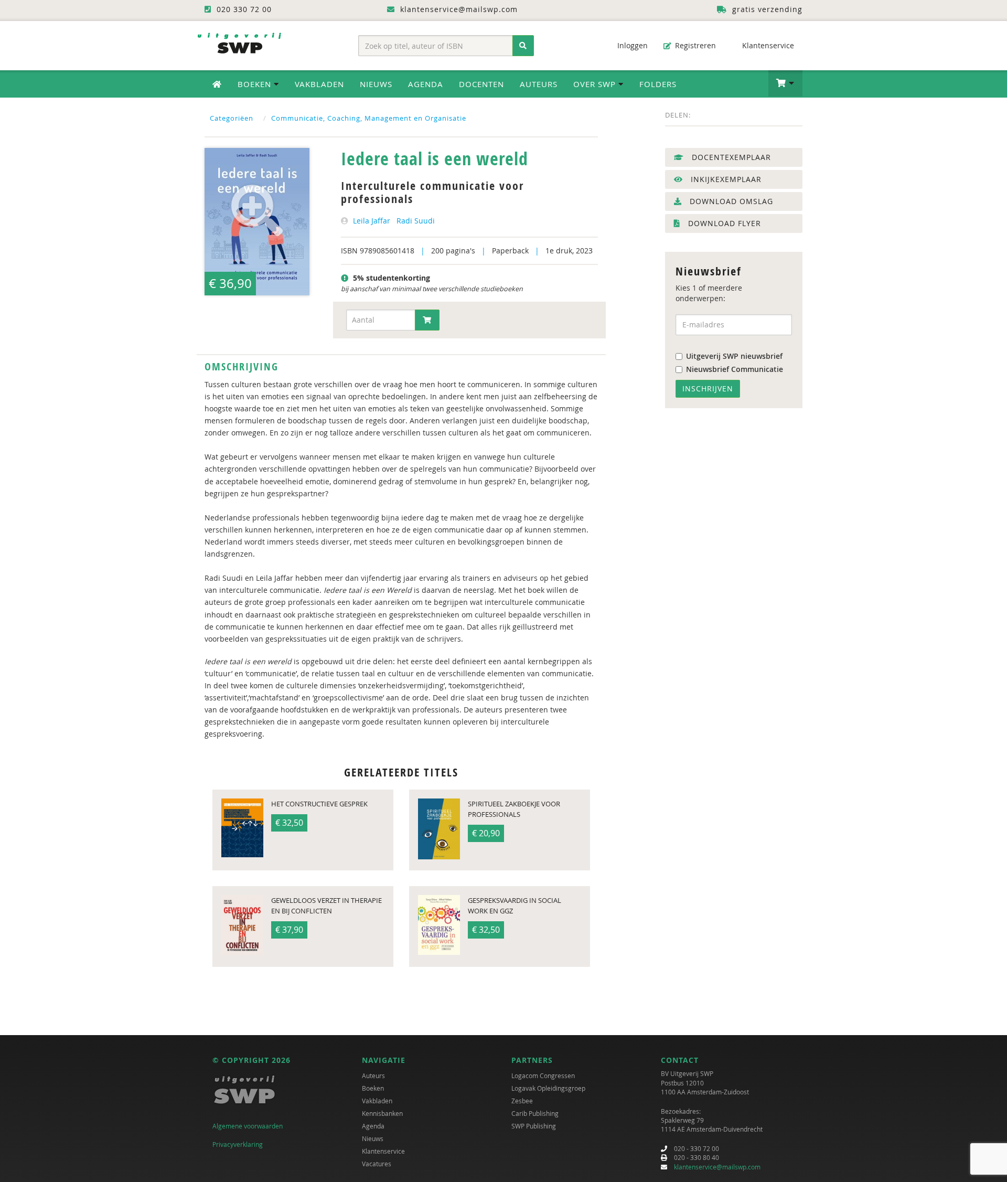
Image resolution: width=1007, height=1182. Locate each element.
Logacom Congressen (543, 1075)
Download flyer (723, 223)
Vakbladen (319, 84)
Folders (658, 84)
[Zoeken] (523, 45)
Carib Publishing (535, 1113)
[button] (785, 83)
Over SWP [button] (595, 84)
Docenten (481, 84)
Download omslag (730, 201)
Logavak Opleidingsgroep (548, 1088)
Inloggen (631, 45)
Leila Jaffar (371, 221)
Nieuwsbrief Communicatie (734, 369)
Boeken (373, 1088)
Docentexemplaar (730, 157)
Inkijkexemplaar (725, 179)
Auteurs (539, 84)
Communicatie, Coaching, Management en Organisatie (368, 118)
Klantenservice (767, 45)
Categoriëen (231, 118)
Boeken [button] (256, 84)
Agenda (425, 84)
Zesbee (522, 1100)
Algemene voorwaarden (247, 1126)
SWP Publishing (533, 1126)
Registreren (694, 45)
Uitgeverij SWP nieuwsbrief (734, 356)
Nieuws (376, 84)
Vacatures (376, 1163)
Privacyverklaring (237, 1144)
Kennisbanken (382, 1113)
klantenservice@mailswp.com (717, 1167)
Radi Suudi (416, 221)
